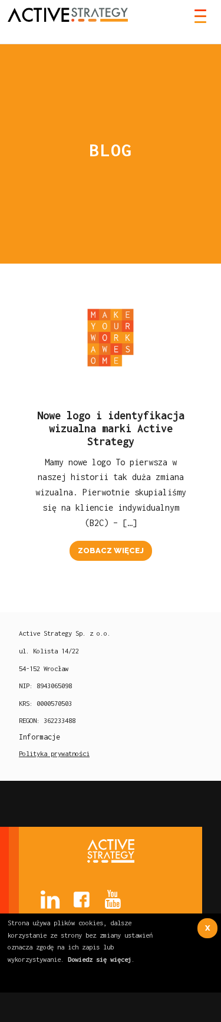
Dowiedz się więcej (99, 959)
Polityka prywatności (54, 753)
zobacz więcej (111, 550)
